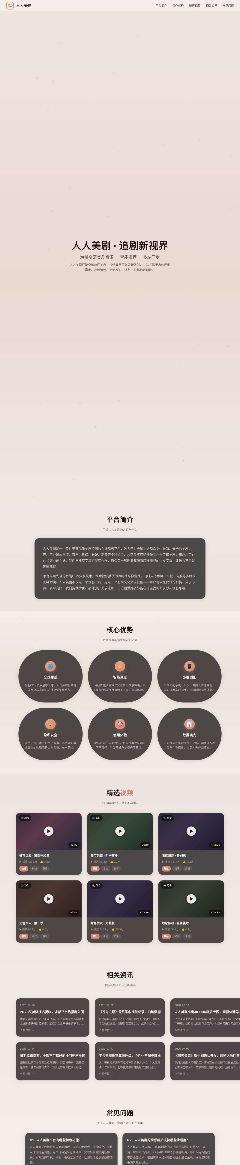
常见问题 (228, 5)
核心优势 (178, 5)
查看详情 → (27, 1030)
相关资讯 (211, 5)
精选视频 (194, 5)
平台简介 (161, 5)
